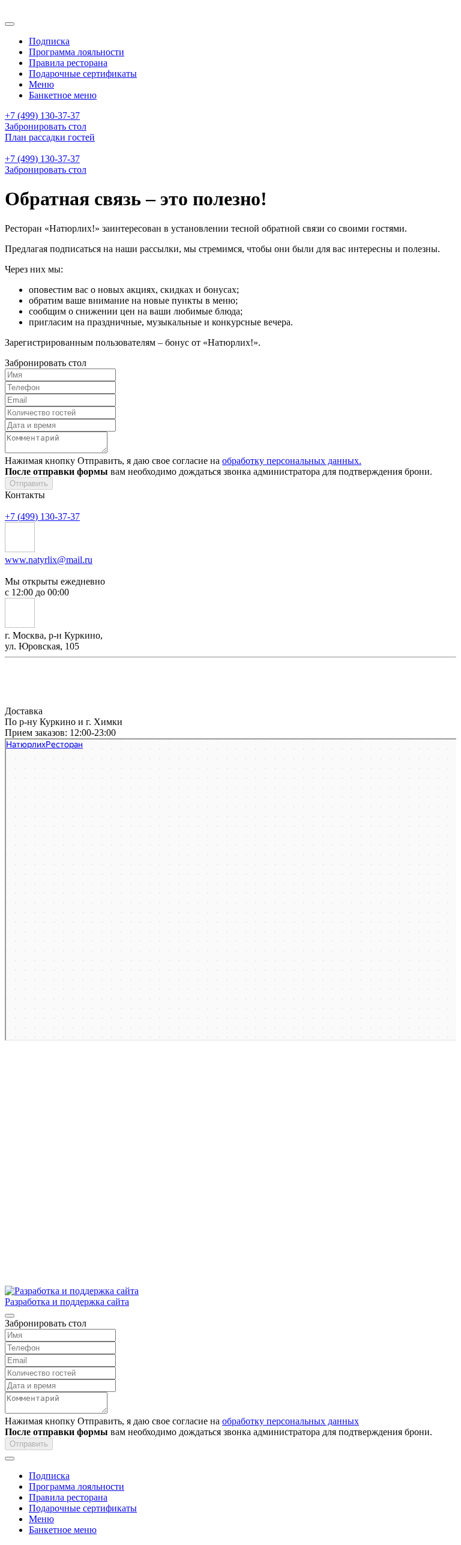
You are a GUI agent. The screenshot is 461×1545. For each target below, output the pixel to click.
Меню (41, 84)
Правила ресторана (68, 63)
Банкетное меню (63, 95)
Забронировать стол (45, 126)
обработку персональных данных (290, 1421)
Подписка (49, 41)
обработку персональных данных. (291, 461)
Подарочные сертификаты (83, 73)
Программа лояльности (76, 52)
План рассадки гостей (50, 137)
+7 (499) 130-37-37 (42, 115)
